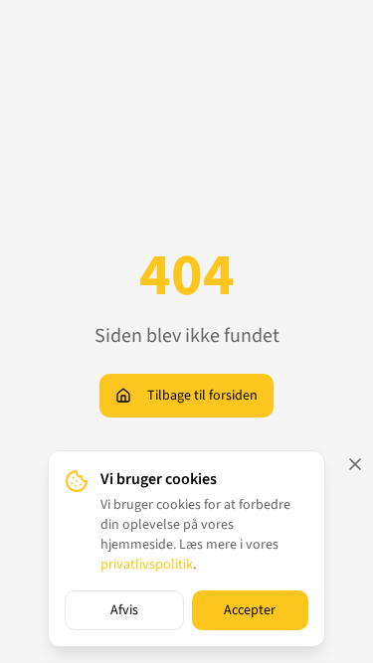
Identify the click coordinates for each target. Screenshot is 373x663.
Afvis (124, 610)
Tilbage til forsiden (202, 396)
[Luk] (355, 464)
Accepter (250, 610)
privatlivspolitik (146, 565)
